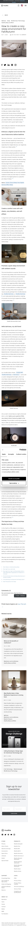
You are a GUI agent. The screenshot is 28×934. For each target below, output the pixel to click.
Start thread (20, 595)
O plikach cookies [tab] (21, 454)
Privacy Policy (17, 880)
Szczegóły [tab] (11, 454)
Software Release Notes (6, 887)
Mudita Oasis (17, 869)
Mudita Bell (17, 848)
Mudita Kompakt (18, 844)
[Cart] (18, 5)
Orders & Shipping (6, 884)
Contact (4, 906)
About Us (5, 896)
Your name (6, 809)
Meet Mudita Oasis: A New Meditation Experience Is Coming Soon (13, 695)
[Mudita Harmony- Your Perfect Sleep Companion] (14, 253)
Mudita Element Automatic (18, 859)
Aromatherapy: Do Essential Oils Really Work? (13, 579)
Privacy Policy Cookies (17, 883)
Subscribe (14, 813)
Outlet (3, 858)
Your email (18, 809)
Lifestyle (4, 855)
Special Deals (5, 860)
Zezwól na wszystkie (14, 478)
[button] (14, 313)
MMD (3, 911)
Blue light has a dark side (9, 569)
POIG (15, 878)
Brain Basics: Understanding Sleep (11, 567)
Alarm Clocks (5, 846)
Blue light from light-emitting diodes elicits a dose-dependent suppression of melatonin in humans (14, 573)
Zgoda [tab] (4, 454)
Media (3, 909)
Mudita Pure (17, 846)
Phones (3, 844)
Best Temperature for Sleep (9, 581)
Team (3, 901)
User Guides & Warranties (5, 881)
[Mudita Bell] (14, 196)
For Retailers (5, 913)
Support (4, 875)
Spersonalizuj (13, 483)
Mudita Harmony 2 (18, 855)
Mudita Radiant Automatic (18, 862)
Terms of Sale (17, 889)
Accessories (5, 851)
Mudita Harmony (18, 853)
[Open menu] (25, 5)
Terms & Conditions (19, 886)
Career (3, 904)
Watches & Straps (6, 848)
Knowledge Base (6, 878)
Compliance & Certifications (17, 892)
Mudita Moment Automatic (18, 866)
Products (17, 841)
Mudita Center (17, 871)
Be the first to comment (19, 34)
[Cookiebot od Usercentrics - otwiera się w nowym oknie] (19, 450)
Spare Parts (5, 853)
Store (3, 841)
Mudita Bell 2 (17, 851)
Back (6, 15)
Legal (16, 875)
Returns (4, 890)
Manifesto (4, 899)
